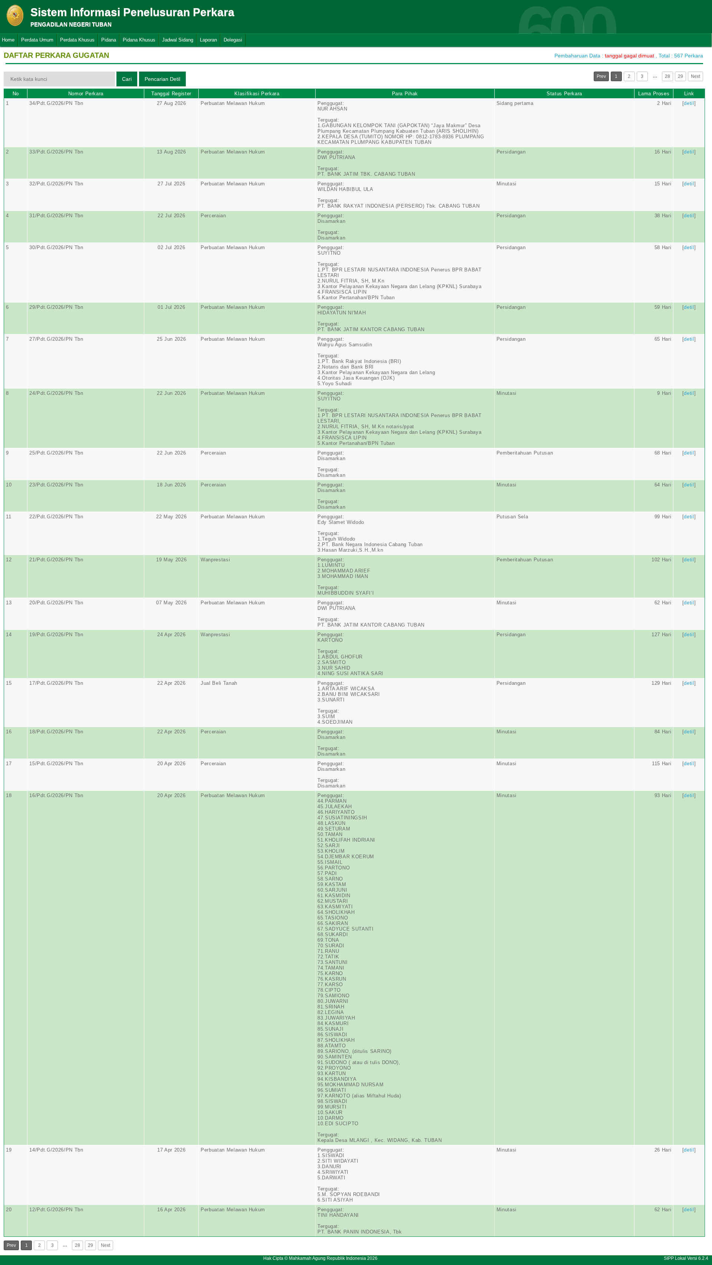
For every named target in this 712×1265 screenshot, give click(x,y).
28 (667, 76)
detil (689, 103)
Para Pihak (405, 93)
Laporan (208, 40)
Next (695, 76)
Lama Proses (653, 93)
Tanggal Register (171, 93)
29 (680, 76)
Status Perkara (564, 93)
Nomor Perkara (85, 93)
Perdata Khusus (77, 40)
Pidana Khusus (139, 40)
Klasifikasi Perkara (256, 93)
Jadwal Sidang (177, 40)
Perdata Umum (37, 40)
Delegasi (233, 40)
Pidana (108, 40)
